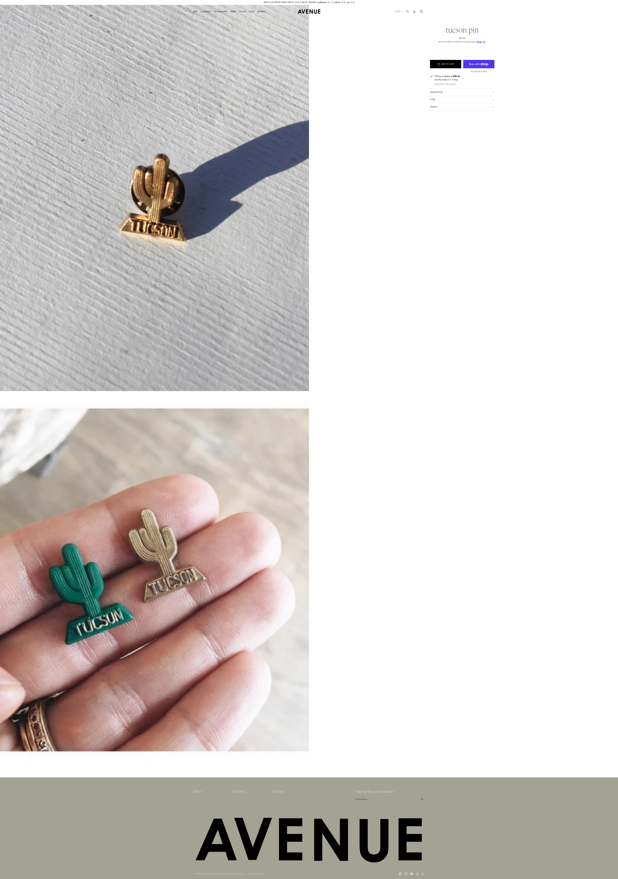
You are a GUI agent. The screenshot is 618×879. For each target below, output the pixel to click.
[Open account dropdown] (414, 11)
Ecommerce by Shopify (235, 873)
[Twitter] (423, 874)
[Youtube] (412, 874)
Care (432, 99)
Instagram (237, 798)
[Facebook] (400, 874)
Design (433, 107)
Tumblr (236, 803)
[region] (309, 2)
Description (436, 92)
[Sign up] (422, 799)
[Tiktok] (417, 874)
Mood (196, 811)
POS (219, 873)
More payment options (478, 71)
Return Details (201, 807)
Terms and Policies (257, 874)
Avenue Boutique (208, 873)
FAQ (195, 803)
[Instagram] (406, 874)
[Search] (407, 11)
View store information (445, 84)
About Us (198, 798)
